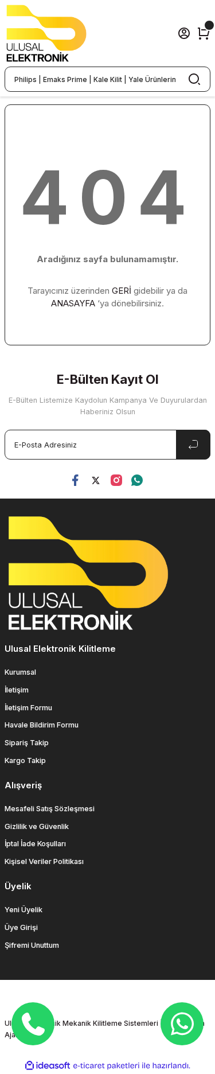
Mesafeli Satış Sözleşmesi (50, 808)
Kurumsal (20, 672)
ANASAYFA (73, 303)
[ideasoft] (48, 1066)
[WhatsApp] (182, 1024)
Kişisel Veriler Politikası (44, 861)
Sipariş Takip (27, 742)
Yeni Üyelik (23, 909)
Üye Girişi (21, 927)
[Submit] (193, 445)
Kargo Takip (25, 760)
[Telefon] (33, 1024)
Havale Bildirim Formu (42, 725)
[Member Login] (184, 33)
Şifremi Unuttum (32, 945)
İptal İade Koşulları (35, 843)
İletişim (17, 690)
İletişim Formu (28, 707)
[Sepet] (203, 33)
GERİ (121, 290)
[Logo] (46, 33)
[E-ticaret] (106, 1065)
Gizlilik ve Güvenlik (37, 826)
